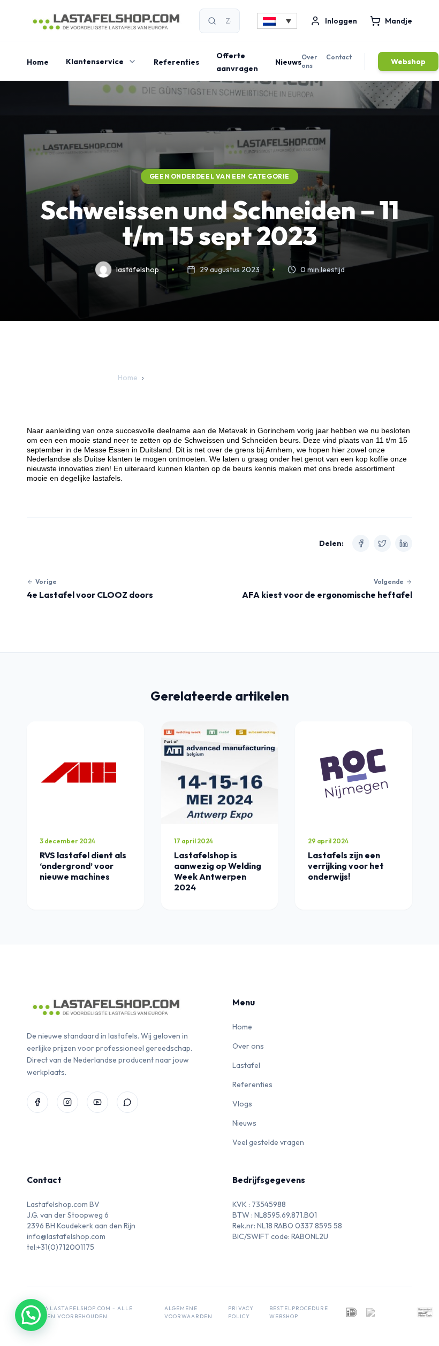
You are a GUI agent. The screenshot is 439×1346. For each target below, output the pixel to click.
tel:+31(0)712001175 (60, 1247)
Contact (339, 57)
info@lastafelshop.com (66, 1236)
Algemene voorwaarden (188, 1312)
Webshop (408, 61)
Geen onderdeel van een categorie (219, 176)
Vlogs (242, 1104)
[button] (31, 1315)
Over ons (309, 61)
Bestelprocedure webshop (298, 1312)
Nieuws (288, 62)
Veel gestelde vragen (268, 1142)
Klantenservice (95, 61)
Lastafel (246, 1065)
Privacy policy (241, 1312)
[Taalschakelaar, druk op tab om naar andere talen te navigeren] (277, 21)
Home (38, 62)
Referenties (176, 62)
